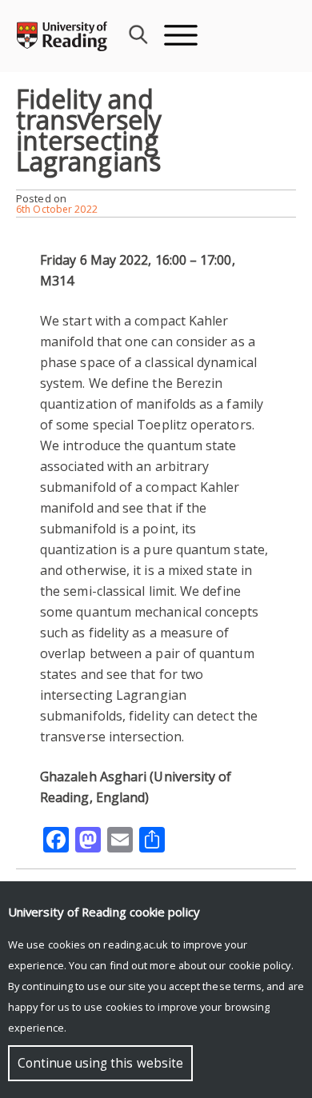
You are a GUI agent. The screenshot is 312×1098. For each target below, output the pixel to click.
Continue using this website (100, 1063)
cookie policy (260, 965)
